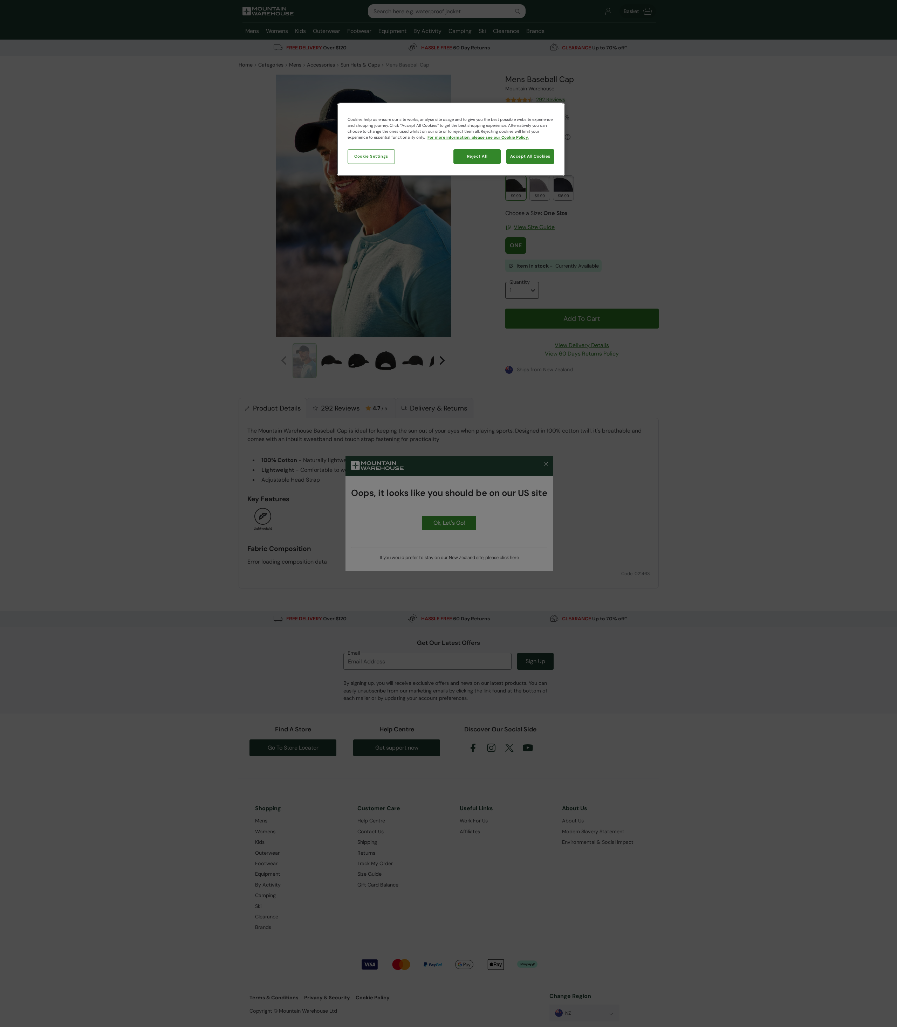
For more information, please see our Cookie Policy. (478, 137)
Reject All (477, 156)
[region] (451, 139)
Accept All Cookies (530, 156)
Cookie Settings (371, 156)
